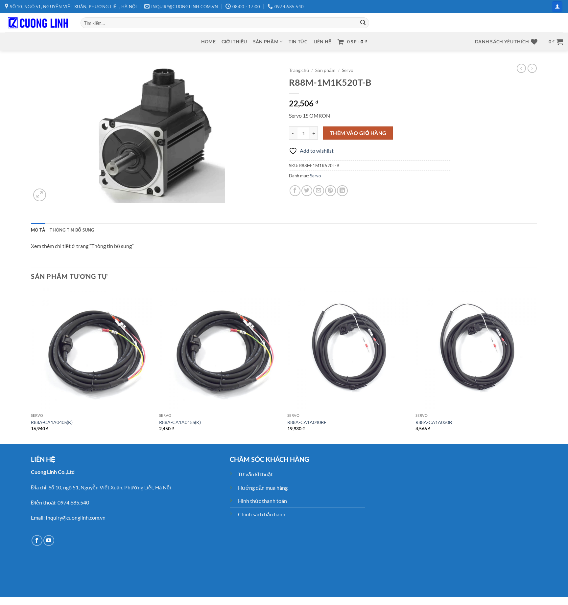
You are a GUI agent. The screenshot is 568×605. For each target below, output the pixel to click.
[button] (557, 6)
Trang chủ (299, 70)
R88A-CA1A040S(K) (52, 422)
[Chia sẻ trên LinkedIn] (342, 190)
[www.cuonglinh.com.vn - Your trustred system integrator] (38, 23)
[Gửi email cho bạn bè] (318, 190)
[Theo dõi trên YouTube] (48, 540)
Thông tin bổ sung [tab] (72, 230)
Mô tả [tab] (38, 230)
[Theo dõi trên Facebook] (37, 540)
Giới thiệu (234, 41)
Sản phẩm (265, 41)
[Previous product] (532, 68)
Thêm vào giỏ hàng (358, 133)
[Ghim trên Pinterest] (330, 190)
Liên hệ (323, 41)
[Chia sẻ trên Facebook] (295, 190)
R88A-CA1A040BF (306, 422)
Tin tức (298, 41)
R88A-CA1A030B (433, 422)
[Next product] (521, 68)
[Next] (537, 366)
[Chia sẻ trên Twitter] (306, 190)
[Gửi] (363, 23)
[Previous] (31, 366)
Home (208, 41)
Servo (347, 70)
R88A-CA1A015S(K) (180, 422)
